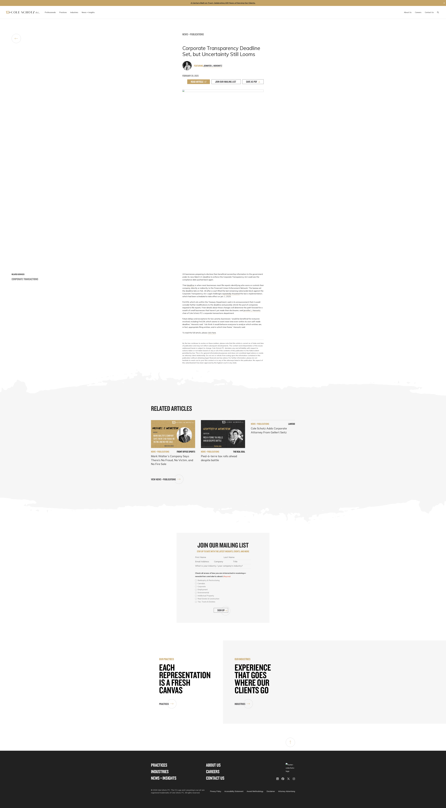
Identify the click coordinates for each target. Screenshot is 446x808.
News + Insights (163, 778)
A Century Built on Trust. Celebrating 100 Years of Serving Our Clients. (223, 3)
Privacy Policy (215, 791)
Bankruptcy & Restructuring (209, 580)
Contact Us (215, 778)
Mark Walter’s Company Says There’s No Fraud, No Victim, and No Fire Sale (172, 460)
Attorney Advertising (286, 791)
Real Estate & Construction (208, 599)
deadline (190, 285)
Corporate (202, 586)
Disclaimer (271, 791)
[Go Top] (290, 742)
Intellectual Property (206, 596)
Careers (212, 772)
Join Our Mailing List (225, 81)
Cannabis (201, 583)
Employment (203, 589)
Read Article (197, 81)
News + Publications (193, 34)
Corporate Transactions (25, 279)
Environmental (203, 592)
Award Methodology (255, 791)
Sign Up (221, 610)
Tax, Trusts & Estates (206, 602)
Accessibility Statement (233, 791)
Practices (164, 704)
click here (212, 333)
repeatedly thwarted (231, 293)
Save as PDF (251, 81)
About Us (213, 765)
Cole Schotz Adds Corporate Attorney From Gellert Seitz (269, 430)
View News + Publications (163, 479)
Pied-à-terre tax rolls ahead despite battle (219, 458)
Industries (240, 704)
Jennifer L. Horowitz (212, 65)
